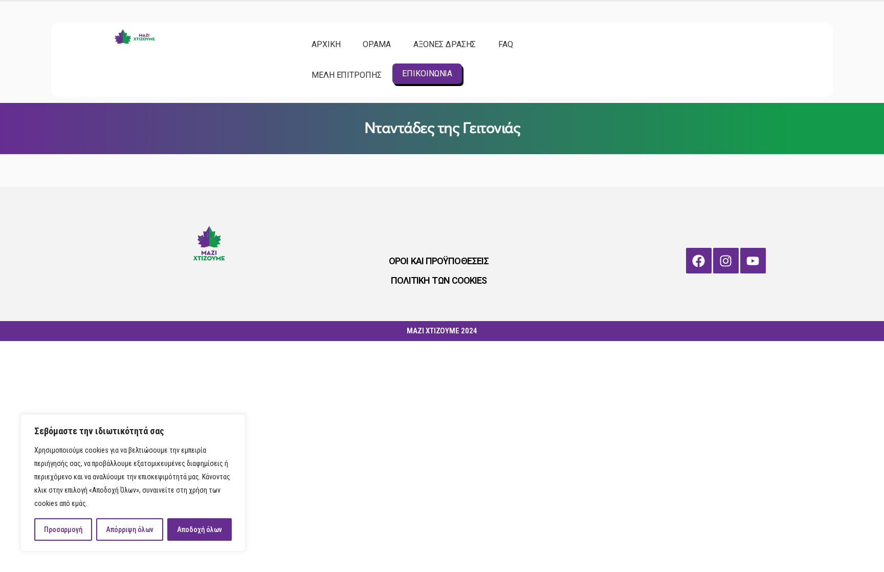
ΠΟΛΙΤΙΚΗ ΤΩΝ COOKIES (439, 280)
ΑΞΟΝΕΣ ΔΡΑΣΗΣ (444, 44)
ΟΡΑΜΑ (377, 44)
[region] (133, 483)
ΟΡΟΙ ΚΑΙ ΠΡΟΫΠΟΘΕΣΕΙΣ (439, 261)
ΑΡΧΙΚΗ (326, 44)
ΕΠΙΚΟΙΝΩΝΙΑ (427, 73)
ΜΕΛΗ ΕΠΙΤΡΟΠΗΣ (347, 75)
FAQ (505, 44)
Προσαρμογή (63, 529)
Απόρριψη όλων (129, 529)
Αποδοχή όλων (199, 529)
